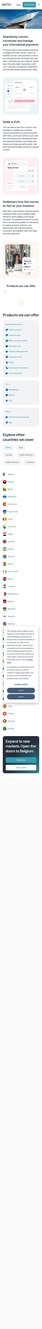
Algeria (11, 474)
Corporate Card (15, 357)
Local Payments (15, 373)
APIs (10, 422)
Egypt (10, 534)
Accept (21, 690)
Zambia (11, 728)
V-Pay (11, 362)
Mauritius (12, 609)
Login (18, 5)
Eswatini (11, 541)
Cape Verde (13, 511)
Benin (10, 489)
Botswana (12, 497)
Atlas (9, 412)
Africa (8, 447)
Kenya (10, 579)
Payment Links (15, 346)
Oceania (30, 462)
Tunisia (11, 713)
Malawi (11, 601)
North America (26, 455)
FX (8, 384)
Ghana (10, 564)
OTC (10, 400)
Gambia (11, 556)
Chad (10, 519)
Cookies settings (21, 684)
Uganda (11, 721)
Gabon (10, 549)
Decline (21, 697)
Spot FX (12, 395)
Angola (11, 482)
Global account (15, 330)
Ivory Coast (13, 571)
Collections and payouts (19, 417)
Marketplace (14, 390)
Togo (10, 706)
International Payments (18, 368)
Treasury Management (18, 351)
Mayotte (11, 616)
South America (12, 462)
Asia (21, 447)
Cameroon (12, 504)
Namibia (11, 624)
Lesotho (11, 586)
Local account (14, 335)
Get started (29, 5)
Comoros (12, 526)
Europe (9, 455)
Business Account (14, 324)
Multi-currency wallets (18, 340)
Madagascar (13, 594)
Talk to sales (21, 767)
